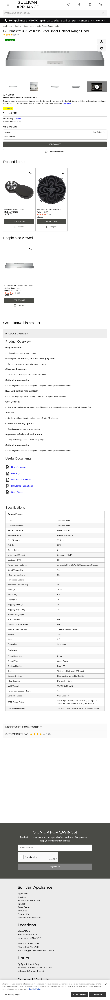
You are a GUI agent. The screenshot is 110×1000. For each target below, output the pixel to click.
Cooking (17, 26)
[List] (68, 4)
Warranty (15, 473)
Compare (21, 227)
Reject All (98, 994)
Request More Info (57, 152)
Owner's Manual (19, 467)
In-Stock (22, 903)
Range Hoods (28, 26)
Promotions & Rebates (29, 900)
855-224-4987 (32, 947)
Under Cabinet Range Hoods (48, 26)
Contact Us (23, 914)
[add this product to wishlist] (101, 48)
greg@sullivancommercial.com (39, 950)
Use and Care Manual (21, 480)
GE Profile (17, 119)
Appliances (7, 26)
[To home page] (27, 5)
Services (22, 897)
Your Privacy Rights (12, 994)
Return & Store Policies (29, 917)
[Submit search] (103, 13)
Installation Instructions (22, 486)
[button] (8, 4)
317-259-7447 (32, 943)
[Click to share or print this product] (101, 42)
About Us (22, 910)
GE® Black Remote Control (14, 210)
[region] (55, 990)
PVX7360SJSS (15, 121)
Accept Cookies (79, 994)
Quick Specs (17, 492)
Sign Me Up (55, 867)
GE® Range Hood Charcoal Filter (49, 210)
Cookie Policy (35, 989)
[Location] (79, 4)
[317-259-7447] (90, 4)
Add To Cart (55, 144)
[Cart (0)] (101, 4)
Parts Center (24, 907)
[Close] (106, 984)
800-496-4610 (98, 20)
